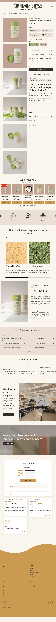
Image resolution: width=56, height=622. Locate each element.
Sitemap (5, 595)
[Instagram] (45, 602)
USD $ (7, 602)
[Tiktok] (48, 602)
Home (4, 13)
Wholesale (32, 576)
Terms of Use (33, 587)
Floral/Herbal (10, 13)
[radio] (30, 50)
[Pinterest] (50, 602)
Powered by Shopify (7, 607)
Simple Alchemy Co (9, 606)
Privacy (31, 585)
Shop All (32, 568)
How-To (32, 80)
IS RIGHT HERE (8, 444)
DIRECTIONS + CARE (40, 117)
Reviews (49, 80)
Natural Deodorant (34, 572)
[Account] (47, 6)
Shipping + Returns (7, 591)
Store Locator (6, 593)
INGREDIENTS (40, 112)
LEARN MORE (40, 121)
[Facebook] (47, 602)
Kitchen (31, 570)
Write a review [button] (28, 480)
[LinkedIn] (52, 602)
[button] (49, 6)
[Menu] (4, 6)
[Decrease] (30, 65)
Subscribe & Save (38, 54)
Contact (4, 585)
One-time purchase (36, 50)
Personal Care (33, 574)
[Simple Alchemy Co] (28, 6)
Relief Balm (28, 195)
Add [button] (17, 202)
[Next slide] (6, 239)
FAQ (36, 80)
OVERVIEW (40, 108)
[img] (8, 501)
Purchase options (33, 47)
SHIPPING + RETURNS (40, 125)
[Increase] (35, 65)
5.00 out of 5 (31, 466)
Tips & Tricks (42, 80)
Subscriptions (6, 589)
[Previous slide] (6, 237)
